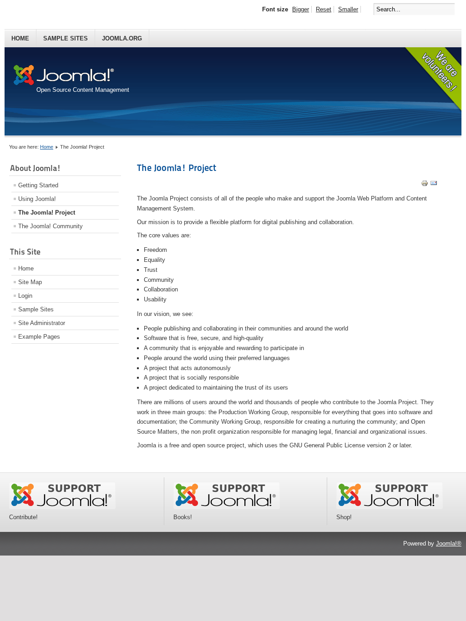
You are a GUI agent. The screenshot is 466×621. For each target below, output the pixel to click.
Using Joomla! (37, 198)
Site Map (30, 282)
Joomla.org (122, 38)
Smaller (348, 9)
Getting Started (38, 185)
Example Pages (39, 336)
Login (25, 295)
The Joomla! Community (50, 226)
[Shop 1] (226, 507)
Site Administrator (41, 323)
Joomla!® (448, 543)
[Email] (433, 184)
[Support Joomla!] (62, 507)
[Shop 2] (389, 507)
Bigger (300, 9)
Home (20, 38)
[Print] (424, 184)
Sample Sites (65, 38)
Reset (323, 9)
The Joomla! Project (46, 212)
